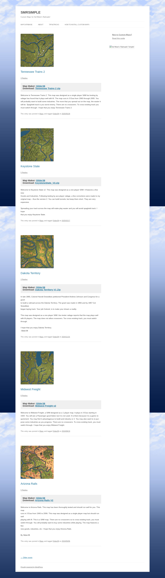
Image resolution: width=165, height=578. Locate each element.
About (40, 25)
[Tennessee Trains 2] (37, 69)
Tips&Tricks (54, 25)
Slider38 (40, 86)
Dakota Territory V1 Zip (48, 289)
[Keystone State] (37, 164)
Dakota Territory (30, 273)
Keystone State (30, 166)
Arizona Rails (29, 483)
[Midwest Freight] (37, 387)
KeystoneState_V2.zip (47, 183)
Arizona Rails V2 (44, 500)
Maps (41, 114)
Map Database (26, 25)
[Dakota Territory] (37, 271)
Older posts (26, 557)
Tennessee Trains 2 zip (47, 88)
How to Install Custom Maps (77, 25)
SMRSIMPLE (30, 12)
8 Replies (24, 396)
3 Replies (24, 78)
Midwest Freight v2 (45, 406)
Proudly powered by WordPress (32, 567)
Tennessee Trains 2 (33, 71)
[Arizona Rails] (37, 481)
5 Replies (24, 173)
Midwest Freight (30, 389)
